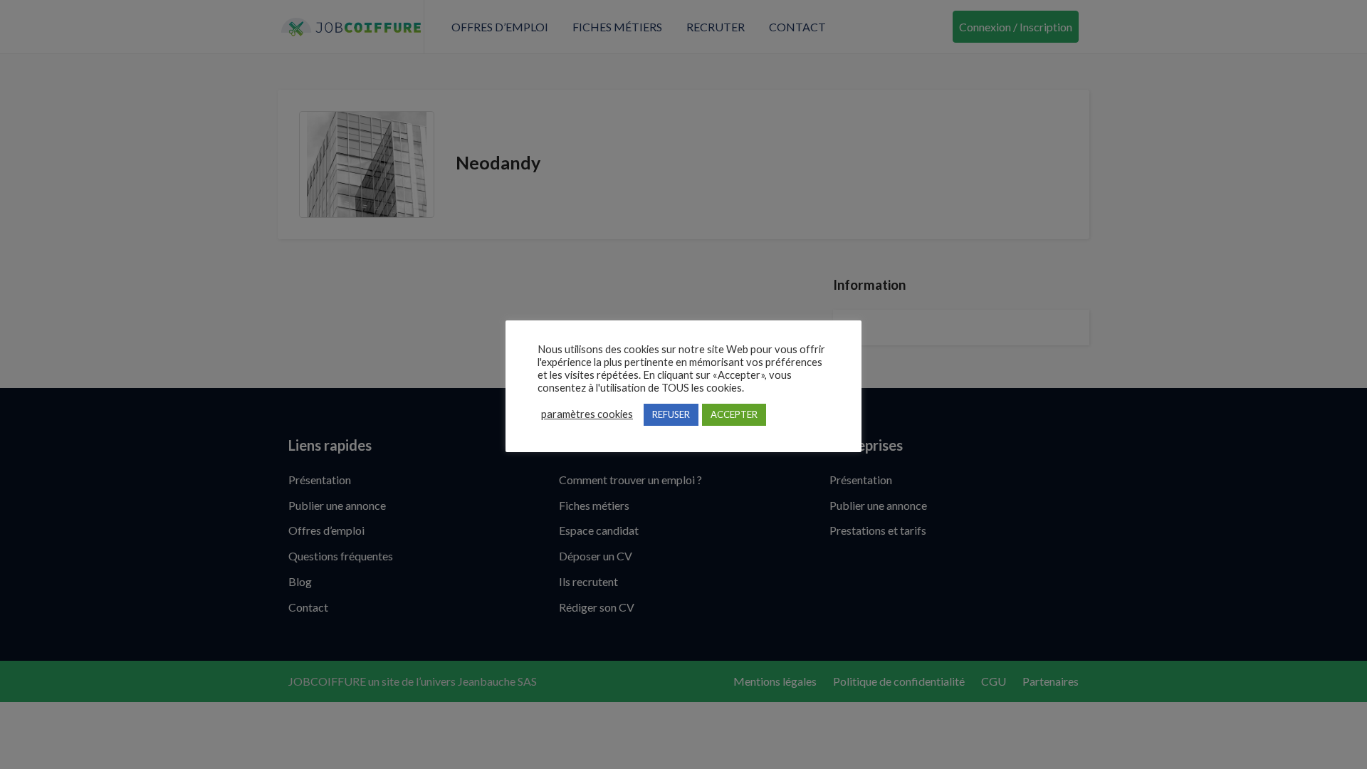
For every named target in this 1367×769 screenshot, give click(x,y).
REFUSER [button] (671, 414)
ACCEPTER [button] (734, 414)
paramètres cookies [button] (587, 414)
